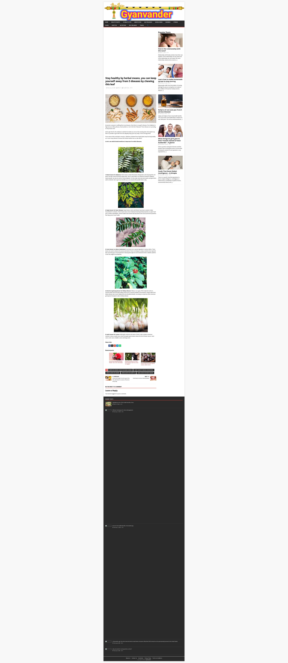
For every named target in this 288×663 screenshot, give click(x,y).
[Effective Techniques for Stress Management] (108, 521)
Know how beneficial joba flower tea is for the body (116, 362)
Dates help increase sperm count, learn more (148, 364)
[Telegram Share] (117, 346)
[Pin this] (115, 346)
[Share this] (109, 346)
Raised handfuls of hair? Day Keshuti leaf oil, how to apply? (131, 363)
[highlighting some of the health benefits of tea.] (108, 405)
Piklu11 (119, 87)
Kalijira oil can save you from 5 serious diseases (170, 111)
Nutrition (123, 25)
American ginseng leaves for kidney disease (120, 370)
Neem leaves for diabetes (128, 372)
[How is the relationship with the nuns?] (170, 46)
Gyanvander (148, 659)
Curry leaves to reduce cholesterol (143, 370)
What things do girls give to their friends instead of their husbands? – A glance (169, 141)
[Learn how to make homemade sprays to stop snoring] (170, 76)
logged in (114, 393)
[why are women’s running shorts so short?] (108, 652)
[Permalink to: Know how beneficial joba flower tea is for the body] (116, 356)
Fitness (176, 22)
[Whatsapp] (120, 346)
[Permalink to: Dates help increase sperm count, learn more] (148, 357)
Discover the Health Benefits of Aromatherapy (123, 525)
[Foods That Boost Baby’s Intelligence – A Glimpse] (170, 168)
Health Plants (115, 22)
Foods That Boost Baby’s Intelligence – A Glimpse (167, 172)
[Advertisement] (130, 40)
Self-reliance (148, 22)
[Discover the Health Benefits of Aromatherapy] (108, 637)
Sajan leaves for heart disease (145, 372)
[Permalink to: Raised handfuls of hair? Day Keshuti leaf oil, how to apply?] (132, 356)
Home (106, 22)
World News (158, 22)
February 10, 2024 (111, 87)
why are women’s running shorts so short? (122, 649)
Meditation (137, 22)
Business (168, 22)
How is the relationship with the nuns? (169, 50)
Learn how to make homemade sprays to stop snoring (170, 80)
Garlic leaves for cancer (112, 372)
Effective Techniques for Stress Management (122, 410)
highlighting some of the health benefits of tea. (123, 402)
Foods (107, 25)
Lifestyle (114, 25)
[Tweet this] (112, 346)
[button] (147, 25)
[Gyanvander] (144, 19)
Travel (142, 25)
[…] (176, 60)
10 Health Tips (127, 22)
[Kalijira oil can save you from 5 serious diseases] (170, 107)
